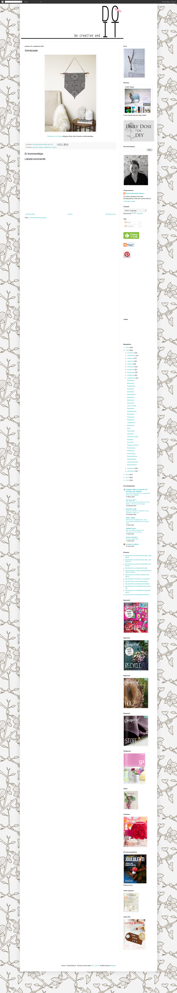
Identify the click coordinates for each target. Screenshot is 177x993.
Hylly (128, 428)
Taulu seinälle (131, 406)
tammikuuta (131, 471)
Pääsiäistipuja (131, 459)
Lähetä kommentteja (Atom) (38, 218)
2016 (127, 347)
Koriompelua (131, 448)
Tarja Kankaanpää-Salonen (135, 193)
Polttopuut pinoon (133, 445)
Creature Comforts (132, 544)
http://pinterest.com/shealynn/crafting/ (137, 584)
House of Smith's (132, 537)
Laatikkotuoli (131, 422)
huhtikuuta (130, 375)
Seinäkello (130, 392)
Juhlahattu (130, 434)
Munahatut (130, 383)
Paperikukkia (131, 394)
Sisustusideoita (132, 456)
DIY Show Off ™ (131, 500)
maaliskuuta (131, 378)
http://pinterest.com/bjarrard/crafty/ (136, 568)
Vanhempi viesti (110, 214)
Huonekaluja (131, 453)
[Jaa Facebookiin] (65, 144)
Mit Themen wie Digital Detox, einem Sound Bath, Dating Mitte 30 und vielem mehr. (137, 521)
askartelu (35, 147)
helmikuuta (131, 468)
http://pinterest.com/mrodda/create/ (136, 581)
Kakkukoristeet (132, 465)
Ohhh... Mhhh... (131, 518)
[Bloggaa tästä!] (60, 144)
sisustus (54, 147)
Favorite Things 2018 (132, 539)
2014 (127, 474)
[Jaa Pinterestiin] (67, 144)
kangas (41, 147)
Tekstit (128, 222)
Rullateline (130, 389)
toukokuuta (131, 372)
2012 (127, 480)
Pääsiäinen (130, 380)
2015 (127, 350)
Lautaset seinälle (132, 437)
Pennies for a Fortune (54, 136)
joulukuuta (130, 353)
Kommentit (130, 226)
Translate (139, 213)
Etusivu (70, 214)
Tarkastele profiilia (129, 201)
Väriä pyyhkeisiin (132, 462)
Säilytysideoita (132, 411)
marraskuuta (131, 355)
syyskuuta (130, 361)
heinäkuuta (131, 367)
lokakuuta (130, 358)
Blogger (112, 965)
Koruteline (130, 442)
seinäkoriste (47, 147)
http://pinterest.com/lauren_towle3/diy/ (137, 579)
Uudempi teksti (30, 214)
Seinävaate (130, 431)
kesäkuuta (130, 369)
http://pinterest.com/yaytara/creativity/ (137, 594)
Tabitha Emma (131, 528)
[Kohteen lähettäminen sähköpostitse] (58, 144)
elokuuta (130, 364)
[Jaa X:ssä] (63, 144)
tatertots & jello (131, 509)
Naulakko (130, 439)
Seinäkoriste (131, 386)
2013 (127, 477)
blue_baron (95, 965)
